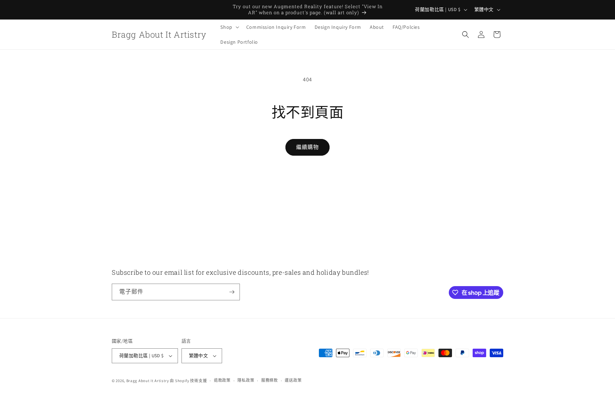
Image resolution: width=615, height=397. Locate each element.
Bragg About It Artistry (147, 380)
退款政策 (222, 380)
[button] (229, 27)
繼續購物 (307, 147)
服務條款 (269, 380)
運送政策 (293, 380)
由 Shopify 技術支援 (188, 380)
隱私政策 (245, 380)
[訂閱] (232, 292)
